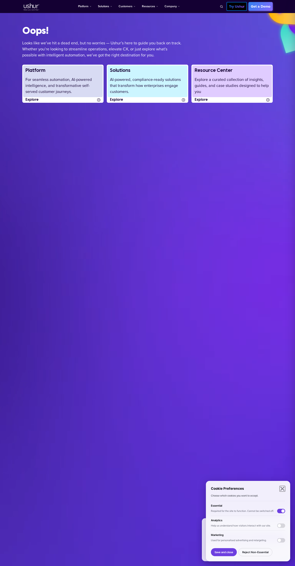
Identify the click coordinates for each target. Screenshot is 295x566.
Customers (125, 6)
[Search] (221, 6)
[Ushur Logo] (31, 6)
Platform (83, 6)
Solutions (103, 6)
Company (171, 6)
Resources (148, 6)
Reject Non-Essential (255, 552)
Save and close (224, 552)
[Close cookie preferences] (282, 489)
